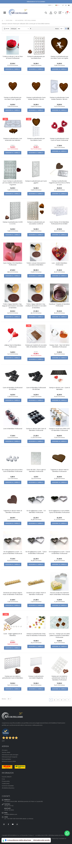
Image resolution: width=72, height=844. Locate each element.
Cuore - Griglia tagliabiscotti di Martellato (12, 634)
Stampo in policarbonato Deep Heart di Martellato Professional (36, 634)
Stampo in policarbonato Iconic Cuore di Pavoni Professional (59, 139)
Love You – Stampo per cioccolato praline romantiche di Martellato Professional (59, 635)
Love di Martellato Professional (12, 428)
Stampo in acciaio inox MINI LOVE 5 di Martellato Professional (59, 429)
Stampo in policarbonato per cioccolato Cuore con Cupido (59, 57)
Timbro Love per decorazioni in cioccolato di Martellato (36, 264)
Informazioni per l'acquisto (9, 757)
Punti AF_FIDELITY (7, 777)
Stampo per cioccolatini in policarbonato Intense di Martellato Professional (59, 678)
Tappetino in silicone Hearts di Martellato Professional (12, 511)
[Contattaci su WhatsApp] (67, 833)
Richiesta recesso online (9, 761)
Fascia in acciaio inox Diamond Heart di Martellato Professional (59, 593)
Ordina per (13, 28)
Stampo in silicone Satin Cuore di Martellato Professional (36, 429)
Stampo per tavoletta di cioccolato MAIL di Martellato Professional (36, 346)
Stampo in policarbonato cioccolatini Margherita (36, 677)
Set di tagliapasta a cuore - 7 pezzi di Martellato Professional (36, 552)
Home (2, 20)
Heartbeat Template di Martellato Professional (59, 305)
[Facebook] (63, 5)
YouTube (13, 824)
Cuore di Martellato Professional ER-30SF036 (12, 388)
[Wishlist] (55, 13)
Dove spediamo (6, 759)
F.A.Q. (3, 779)
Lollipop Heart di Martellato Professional (12, 346)
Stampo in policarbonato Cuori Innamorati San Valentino (12, 139)
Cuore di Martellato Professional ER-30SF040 (36, 388)
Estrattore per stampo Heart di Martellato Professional (36, 593)
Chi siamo (5, 750)
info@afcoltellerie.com (10, 814)
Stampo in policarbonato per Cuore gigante (36, 182)
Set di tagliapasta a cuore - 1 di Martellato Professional (36, 511)
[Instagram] (66, 5)
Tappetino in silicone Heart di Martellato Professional (59, 470)
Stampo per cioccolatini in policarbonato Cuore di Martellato (12, 677)
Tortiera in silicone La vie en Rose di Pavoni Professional (13, 57)
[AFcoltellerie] (18, 12)
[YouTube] (69, 5)
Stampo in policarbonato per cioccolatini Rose (36, 57)
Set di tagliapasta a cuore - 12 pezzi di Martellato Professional (12, 552)
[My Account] (50, 13)
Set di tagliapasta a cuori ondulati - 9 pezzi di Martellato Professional (59, 511)
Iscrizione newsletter (8, 786)
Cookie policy (5, 783)
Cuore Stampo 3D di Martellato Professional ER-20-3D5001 (59, 223)
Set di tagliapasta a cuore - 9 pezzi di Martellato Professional (59, 552)
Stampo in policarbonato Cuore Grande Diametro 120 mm (36, 98)
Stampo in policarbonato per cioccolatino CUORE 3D (36, 223)
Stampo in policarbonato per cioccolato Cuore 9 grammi (12, 98)
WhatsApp (17, 824)
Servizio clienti (6, 752)
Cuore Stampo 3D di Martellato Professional (12, 264)
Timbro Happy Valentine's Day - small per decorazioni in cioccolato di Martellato (36, 306)
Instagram (4, 824)
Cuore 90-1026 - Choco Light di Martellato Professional (36, 470)
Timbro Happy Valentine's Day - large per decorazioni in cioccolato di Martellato (12, 306)
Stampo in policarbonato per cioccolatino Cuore (36, 139)
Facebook (8, 824)
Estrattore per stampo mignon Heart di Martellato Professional (12, 593)
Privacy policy (6, 781)
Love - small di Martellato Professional (59, 264)
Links (49, 5)
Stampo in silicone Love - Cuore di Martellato (59, 388)
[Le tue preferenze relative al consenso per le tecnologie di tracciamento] (3, 841)
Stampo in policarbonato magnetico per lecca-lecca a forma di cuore (59, 182)
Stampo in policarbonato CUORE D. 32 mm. (13, 223)
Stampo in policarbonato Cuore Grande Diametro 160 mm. (59, 98)
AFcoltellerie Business (8, 788)
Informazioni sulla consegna (10, 754)
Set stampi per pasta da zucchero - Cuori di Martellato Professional (12, 470)
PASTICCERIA (9, 20)
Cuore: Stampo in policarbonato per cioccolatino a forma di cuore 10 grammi (13, 182)
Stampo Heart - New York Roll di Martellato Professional (59, 346)
